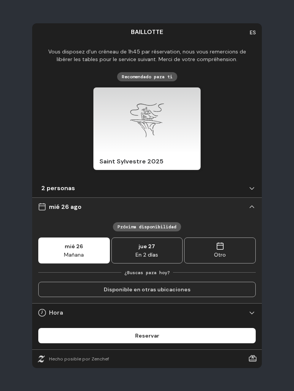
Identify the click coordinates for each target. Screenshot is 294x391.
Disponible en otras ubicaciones (147, 289)
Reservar (147, 335)
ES (253, 32)
